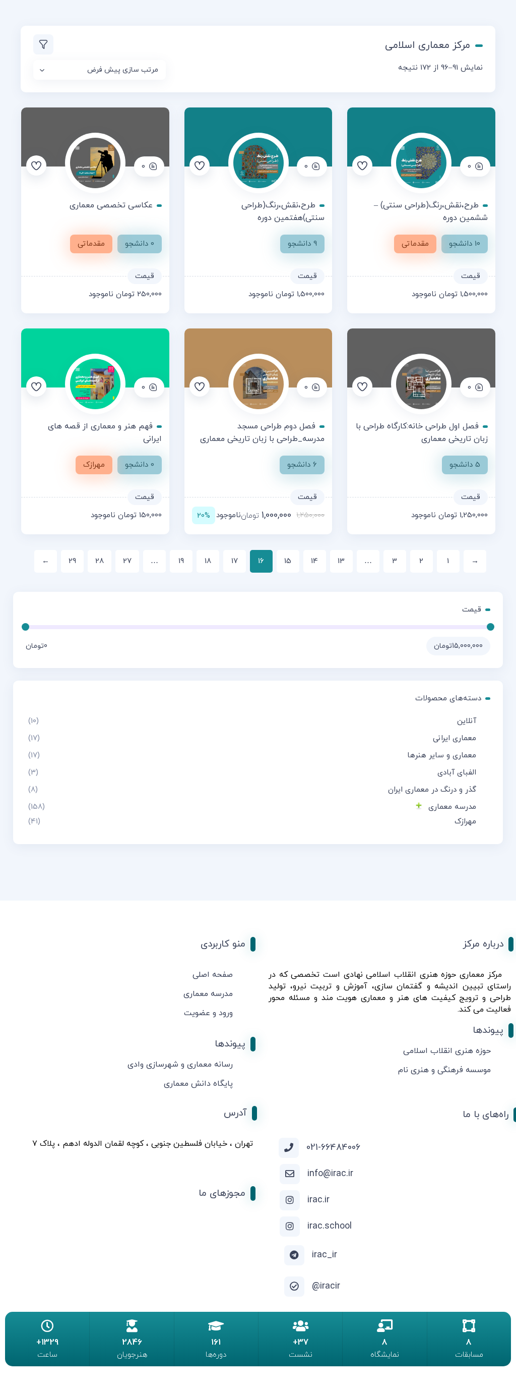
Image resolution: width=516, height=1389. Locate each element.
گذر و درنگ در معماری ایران (432, 790)
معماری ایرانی (454, 738)
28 (99, 561)
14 (314, 561)
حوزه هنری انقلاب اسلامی (447, 1051)
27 (127, 561)
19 (181, 561)
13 (341, 561)
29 (72, 561)
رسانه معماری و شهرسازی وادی (180, 1064)
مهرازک (465, 821)
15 (287, 561)
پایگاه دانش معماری (198, 1083)
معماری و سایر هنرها (441, 755)
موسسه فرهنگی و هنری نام (444, 1070)
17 (234, 561)
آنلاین (466, 721)
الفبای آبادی (456, 772)
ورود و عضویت (208, 1013)
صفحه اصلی (212, 974)
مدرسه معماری (452, 807)
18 (208, 561)
